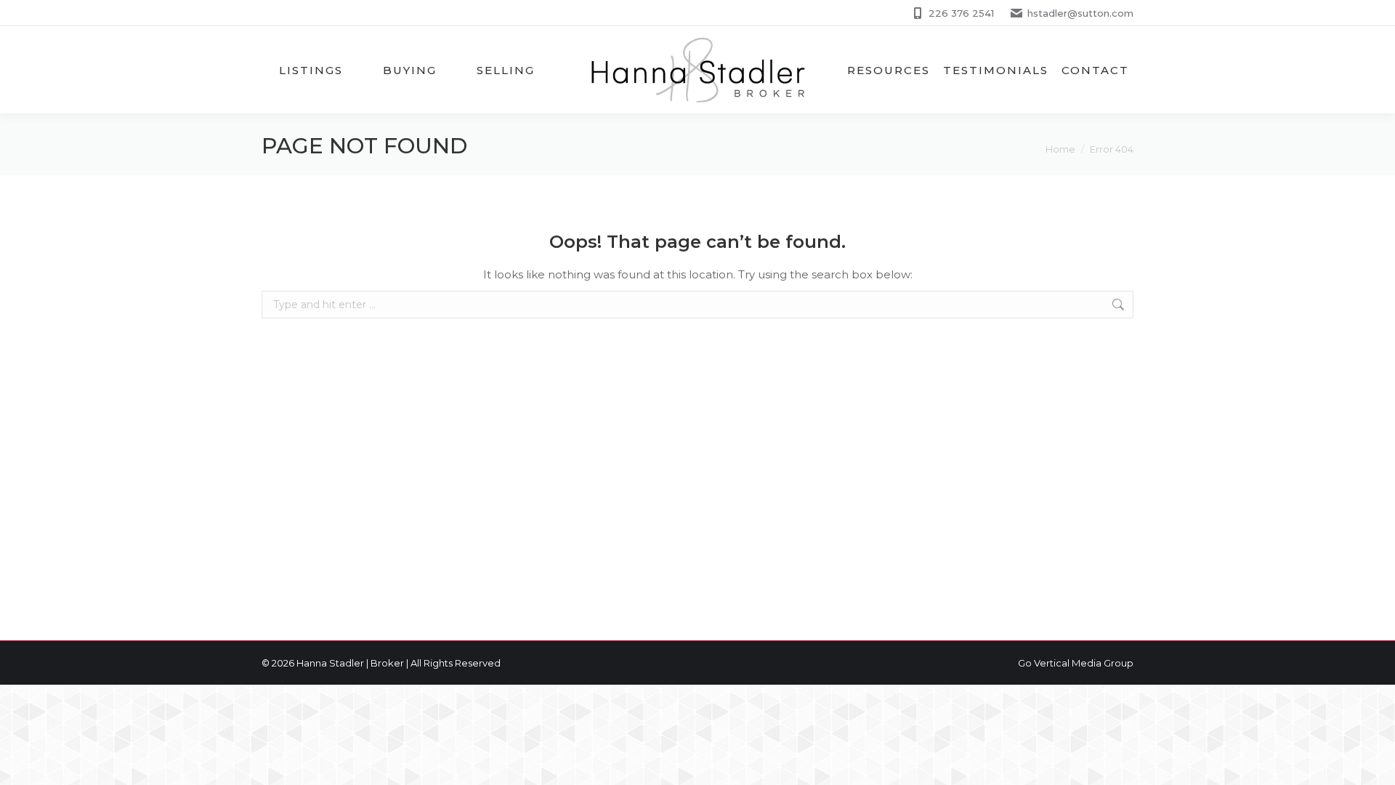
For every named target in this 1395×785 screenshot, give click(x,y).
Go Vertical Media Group (1075, 663)
